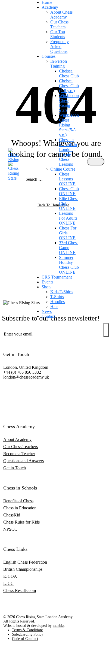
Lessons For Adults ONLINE (68, 218)
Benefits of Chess (18, 500)
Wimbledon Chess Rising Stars (69, 103)
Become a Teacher (19, 453)
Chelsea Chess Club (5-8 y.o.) (69, 85)
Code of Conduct (25, 639)
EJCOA (10, 576)
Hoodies (57, 301)
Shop (46, 287)
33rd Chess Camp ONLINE (68, 247)
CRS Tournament (57, 277)
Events (47, 282)
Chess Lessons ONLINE (67, 179)
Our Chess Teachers (59, 24)
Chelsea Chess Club (69, 73)
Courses (48, 56)
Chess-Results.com (19, 590)
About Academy (17, 439)
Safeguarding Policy (27, 634)
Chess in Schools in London (68, 144)
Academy (50, 7)
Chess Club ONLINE (69, 191)
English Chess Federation (25, 562)
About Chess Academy (61, 14)
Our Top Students (57, 34)
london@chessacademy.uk (26, 377)
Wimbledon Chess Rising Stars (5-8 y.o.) (69, 125)
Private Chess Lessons (66, 159)
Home (47, 2)
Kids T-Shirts (61, 291)
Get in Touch (14, 467)
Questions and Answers (23, 460)
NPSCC (10, 529)
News (47, 311)
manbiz (58, 626)
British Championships (22, 569)
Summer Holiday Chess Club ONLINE (69, 264)
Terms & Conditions (27, 630)
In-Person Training (58, 63)
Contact (48, 316)
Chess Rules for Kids (21, 522)
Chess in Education (19, 508)
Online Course (62, 169)
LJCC (8, 583)
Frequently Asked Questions (59, 46)
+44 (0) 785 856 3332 (22, 372)
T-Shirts (57, 296)
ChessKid (11, 515)
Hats (54, 306)
